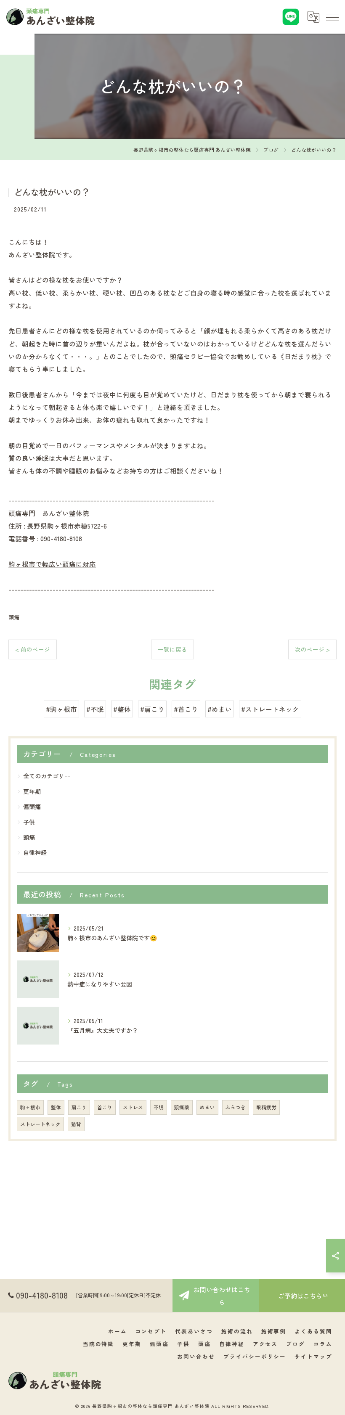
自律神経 (35, 852)
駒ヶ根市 (30, 1107)
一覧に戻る (172, 649)
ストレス (133, 1107)
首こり (104, 1107)
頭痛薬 (181, 1107)
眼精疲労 (266, 1107)
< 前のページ (32, 649)
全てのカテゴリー (46, 776)
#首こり (186, 709)
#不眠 (95, 709)
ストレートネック (40, 1124)
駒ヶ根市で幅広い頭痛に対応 (52, 564)
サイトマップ (313, 1356)
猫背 (76, 1124)
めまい (207, 1107)
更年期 (32, 791)
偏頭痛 (32, 806)
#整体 (122, 709)
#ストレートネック (270, 709)
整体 (56, 1107)
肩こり (79, 1107)
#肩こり (152, 709)
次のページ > (312, 649)
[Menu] (332, 17)
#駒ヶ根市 (61, 709)
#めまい (219, 709)
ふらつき (236, 1107)
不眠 (159, 1107)
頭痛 (13, 617)
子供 (29, 822)
